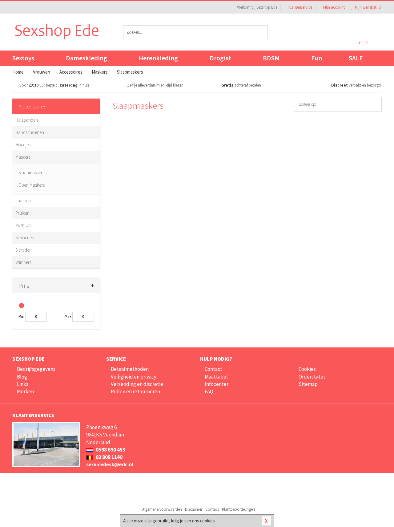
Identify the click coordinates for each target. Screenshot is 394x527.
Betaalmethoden (130, 369)
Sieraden (23, 250)
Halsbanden (26, 120)
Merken (25, 391)
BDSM (271, 58)
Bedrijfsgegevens (36, 369)
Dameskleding (86, 58)
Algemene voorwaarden (162, 509)
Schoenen (24, 238)
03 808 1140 (109, 457)
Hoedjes (22, 145)
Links (22, 384)
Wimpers (23, 262)
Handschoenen (29, 132)
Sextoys (23, 58)
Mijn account (334, 7)
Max (68, 316)
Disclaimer (193, 509)
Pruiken (22, 213)
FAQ (209, 391)
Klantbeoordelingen (238, 509)
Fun (316, 58)
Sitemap (308, 384)
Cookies (307, 369)
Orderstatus (312, 376)
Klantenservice (300, 7)
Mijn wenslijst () (368, 7)
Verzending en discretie (137, 384)
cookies (207, 521)
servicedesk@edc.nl (110, 464)
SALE (356, 58)
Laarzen (23, 201)
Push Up (23, 225)
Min (21, 316)
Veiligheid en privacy (133, 376)
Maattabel (216, 376)
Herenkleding (158, 58)
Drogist (220, 58)
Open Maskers (31, 185)
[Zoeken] (257, 32)
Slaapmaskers (31, 173)
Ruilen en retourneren (135, 391)
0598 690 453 (110, 449)
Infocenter (216, 384)
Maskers (22, 157)
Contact (213, 369)
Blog (22, 376)
